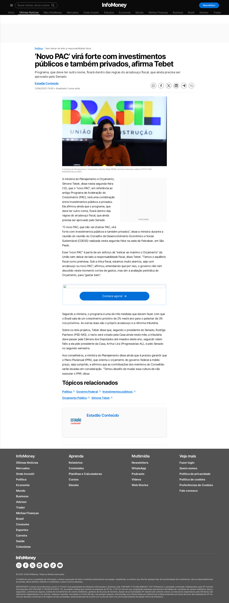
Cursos (74, 479)
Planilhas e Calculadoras (85, 473)
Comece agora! (112, 296)
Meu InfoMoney (53, 12)
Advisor (203, 12)
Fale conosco (188, 490)
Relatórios (76, 462)
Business (178, 12)
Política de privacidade (194, 473)
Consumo (22, 524)
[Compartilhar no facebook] (161, 85)
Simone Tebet (100, 398)
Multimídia (141, 456)
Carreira (21, 535)
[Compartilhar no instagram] (19, 565)
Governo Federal (87, 391)
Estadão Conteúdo (47, 83)
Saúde (20, 541)
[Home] (114, 5)
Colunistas (23, 546)
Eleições (109, 12)
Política (39, 48)
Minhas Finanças (158, 12)
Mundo (140, 12)
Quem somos (188, 468)
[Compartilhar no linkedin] (176, 85)
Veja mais (187, 456)
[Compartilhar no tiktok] (53, 565)
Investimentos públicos (118, 391)
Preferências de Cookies (196, 485)
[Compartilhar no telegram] (184, 85)
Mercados (73, 12)
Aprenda (76, 456)
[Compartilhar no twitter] (169, 85)
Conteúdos (76, 468)
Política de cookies (192, 479)
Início (11, 12)
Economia (125, 12)
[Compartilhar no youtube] (60, 565)
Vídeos (136, 479)
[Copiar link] (191, 85)
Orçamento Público (74, 398)
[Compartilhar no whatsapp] (153, 85)
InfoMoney (25, 456)
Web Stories (140, 485)
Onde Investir (91, 12)
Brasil (191, 12)
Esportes (22, 530)
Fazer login (186, 462)
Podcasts (138, 473)
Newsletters (209, 5)
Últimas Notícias (29, 12)
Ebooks (74, 485)
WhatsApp (139, 468)
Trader (217, 12)
